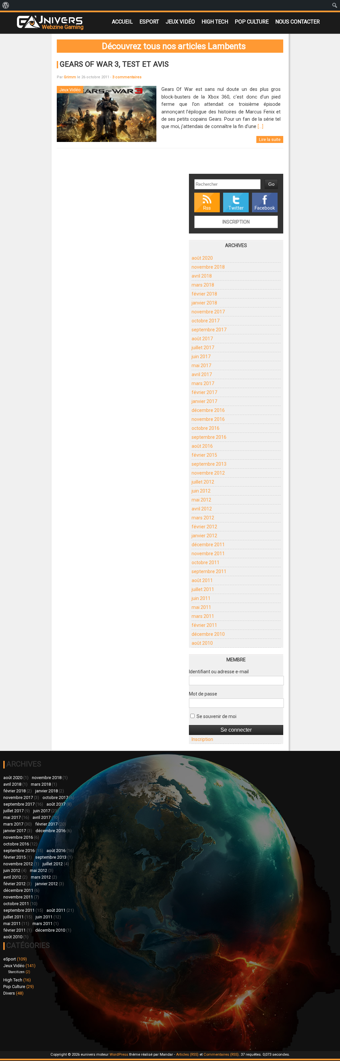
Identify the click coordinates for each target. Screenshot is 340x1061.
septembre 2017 (209, 329)
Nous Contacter (297, 22)
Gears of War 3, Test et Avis (114, 64)
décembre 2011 (208, 544)
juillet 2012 (203, 482)
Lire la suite (270, 139)
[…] (260, 126)
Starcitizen (16, 972)
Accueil (122, 22)
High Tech (215, 22)
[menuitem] (6, 5)
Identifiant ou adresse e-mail (219, 671)
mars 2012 (203, 517)
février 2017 (204, 392)
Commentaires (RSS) (221, 1054)
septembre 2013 (209, 464)
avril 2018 (202, 276)
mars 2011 (203, 616)
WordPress (119, 1054)
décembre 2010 (208, 634)
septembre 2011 (209, 571)
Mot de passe (203, 693)
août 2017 (202, 338)
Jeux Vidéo (180, 22)
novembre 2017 (208, 311)
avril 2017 (202, 374)
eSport (149, 22)
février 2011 (204, 625)
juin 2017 (201, 356)
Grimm (70, 77)
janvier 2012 (204, 535)
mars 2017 (203, 383)
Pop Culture (252, 22)
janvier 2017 (204, 401)
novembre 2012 (208, 473)
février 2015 (204, 455)
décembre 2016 (208, 410)
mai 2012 (201, 499)
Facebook (265, 208)
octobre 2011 (205, 562)
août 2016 (202, 446)
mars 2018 (203, 285)
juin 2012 (201, 491)
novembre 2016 (208, 419)
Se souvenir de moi (216, 716)
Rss (207, 208)
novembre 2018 (208, 267)
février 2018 (204, 294)
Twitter (236, 208)
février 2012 (204, 526)
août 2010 (202, 643)
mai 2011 (201, 607)
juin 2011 (201, 598)
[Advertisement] (165, 1001)
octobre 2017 (205, 320)
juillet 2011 (203, 589)
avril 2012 (202, 508)
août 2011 (202, 580)
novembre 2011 (208, 553)
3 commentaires (126, 77)
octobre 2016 (205, 428)
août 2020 (202, 258)
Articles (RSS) (187, 1054)
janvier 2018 (204, 302)
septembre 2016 (209, 437)
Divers (9, 993)
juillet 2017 (203, 347)
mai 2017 (201, 365)
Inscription (236, 222)
